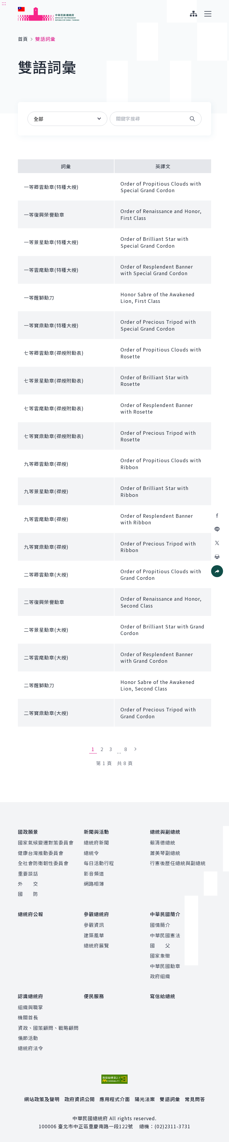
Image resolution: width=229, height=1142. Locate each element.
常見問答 (195, 1099)
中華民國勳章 (165, 966)
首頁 (23, 38)
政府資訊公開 (79, 1099)
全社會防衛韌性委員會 (43, 863)
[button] (192, 119)
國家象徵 (160, 955)
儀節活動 (28, 1037)
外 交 (28, 883)
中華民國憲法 (165, 935)
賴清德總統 (162, 842)
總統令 (91, 852)
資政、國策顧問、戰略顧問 (48, 1027)
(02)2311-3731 (172, 1126)
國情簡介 (160, 924)
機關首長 (28, 1017)
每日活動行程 (99, 863)
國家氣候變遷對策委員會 (46, 842)
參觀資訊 (94, 924)
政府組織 (160, 976)
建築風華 (94, 935)
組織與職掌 (30, 1007)
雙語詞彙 (170, 1099)
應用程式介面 (115, 1099)
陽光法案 (145, 1099)
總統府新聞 (96, 842)
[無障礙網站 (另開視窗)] (114, 1079)
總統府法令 (30, 1048)
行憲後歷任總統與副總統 (178, 863)
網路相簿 (94, 883)
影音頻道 (94, 873)
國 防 (28, 893)
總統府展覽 (96, 945)
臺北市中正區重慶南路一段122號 (95, 1126)
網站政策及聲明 (42, 1099)
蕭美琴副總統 (165, 852)
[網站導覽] (193, 14)
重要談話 (28, 873)
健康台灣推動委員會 (41, 852)
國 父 (160, 945)
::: (4, 3)
